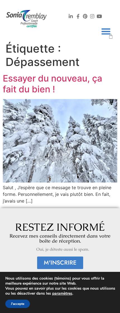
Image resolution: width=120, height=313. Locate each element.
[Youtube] (99, 16)
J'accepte (17, 304)
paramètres (62, 293)
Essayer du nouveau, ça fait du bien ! (52, 83)
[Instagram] (92, 16)
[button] (106, 31)
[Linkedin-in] (71, 16)
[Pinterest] (85, 16)
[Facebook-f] (78, 16)
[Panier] (110, 36)
